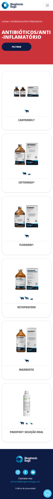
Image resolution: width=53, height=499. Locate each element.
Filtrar (16, 46)
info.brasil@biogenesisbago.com (25, 481)
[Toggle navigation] (47, 5)
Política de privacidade (25, 488)
